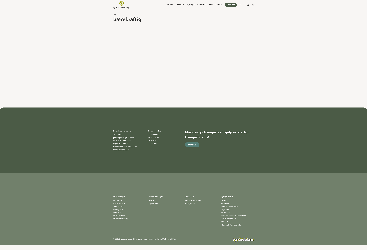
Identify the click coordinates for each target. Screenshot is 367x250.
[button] (192, 144)
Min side (224, 200)
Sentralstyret (118, 206)
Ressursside (225, 212)
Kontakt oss (118, 200)
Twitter (153, 140)
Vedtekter (117, 212)
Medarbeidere (119, 203)
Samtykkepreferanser (229, 206)
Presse (151, 200)
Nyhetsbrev (153, 203)
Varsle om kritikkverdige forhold (233, 215)
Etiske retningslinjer (121, 218)
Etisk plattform (119, 215)
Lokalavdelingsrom (228, 218)
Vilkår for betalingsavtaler (231, 225)
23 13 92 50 (117, 134)
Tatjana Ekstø (120, 99)
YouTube (154, 143)
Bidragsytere (190, 203)
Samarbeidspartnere (193, 200)
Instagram (155, 137)
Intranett (224, 222)
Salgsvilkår (225, 209)
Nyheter (120, 33)
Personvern (225, 203)
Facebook (154, 134)
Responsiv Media (168, 239)
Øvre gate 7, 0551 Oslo (122, 140)
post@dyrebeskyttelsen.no (123, 137)
